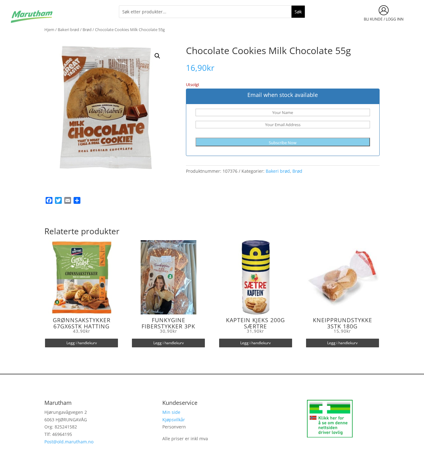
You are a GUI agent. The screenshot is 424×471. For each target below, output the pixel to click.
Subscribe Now (282, 142)
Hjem (49, 29)
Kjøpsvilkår (173, 420)
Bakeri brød (68, 29)
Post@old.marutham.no (68, 442)
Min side (171, 412)
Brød (87, 29)
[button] (157, 56)
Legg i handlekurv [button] (81, 342)
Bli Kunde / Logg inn (384, 19)
